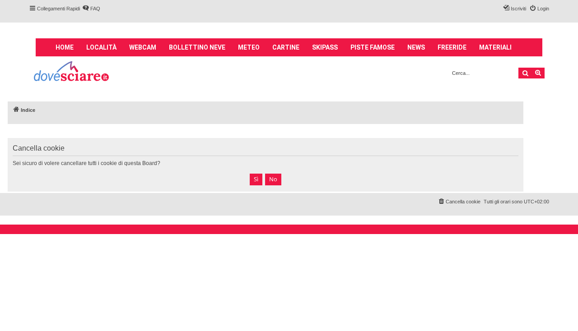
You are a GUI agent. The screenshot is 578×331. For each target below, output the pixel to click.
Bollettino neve (197, 47)
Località (101, 47)
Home (65, 47)
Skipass (325, 47)
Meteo (249, 47)
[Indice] (72, 72)
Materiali (495, 47)
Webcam (142, 47)
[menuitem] (91, 8)
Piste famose (372, 47)
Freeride (452, 47)
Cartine (285, 47)
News (416, 47)
